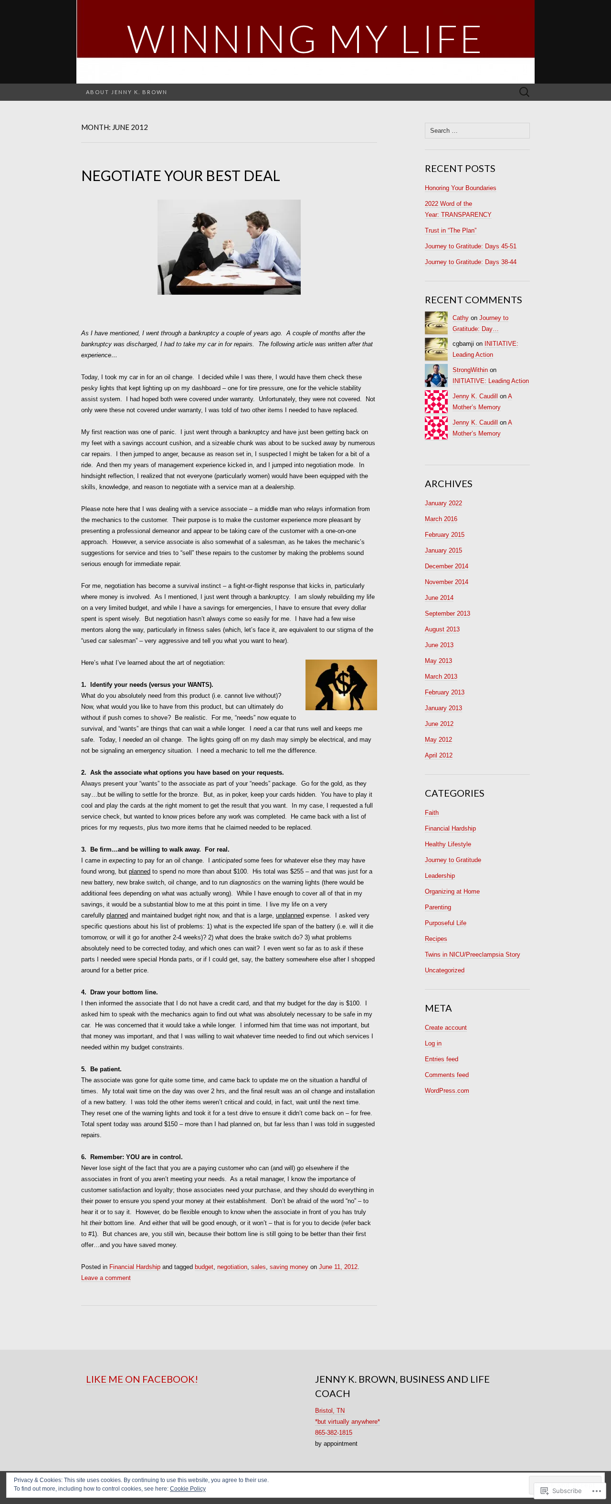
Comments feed (447, 1074)
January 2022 (443, 503)
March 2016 (441, 519)
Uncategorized (444, 970)
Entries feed (441, 1059)
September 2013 (447, 613)
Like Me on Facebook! (142, 1379)
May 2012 (438, 739)
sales (258, 1266)
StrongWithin (470, 369)
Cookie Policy (188, 1488)
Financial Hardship (134, 1266)
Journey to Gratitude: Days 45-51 (470, 246)
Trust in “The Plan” (450, 230)
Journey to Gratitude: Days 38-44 (470, 262)
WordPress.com (447, 1090)
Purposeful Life (445, 923)
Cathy (461, 317)
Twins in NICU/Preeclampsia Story (472, 954)
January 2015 (443, 550)
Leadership (440, 875)
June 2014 (439, 597)
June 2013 (439, 645)
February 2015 (444, 534)
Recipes (436, 938)
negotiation (232, 1266)
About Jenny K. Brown (127, 92)
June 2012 (439, 723)
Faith (432, 812)
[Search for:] (525, 92)
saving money (289, 1266)
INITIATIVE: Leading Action (491, 380)
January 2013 (443, 708)
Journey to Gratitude (453, 860)
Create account (446, 1027)
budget (204, 1266)
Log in (433, 1043)
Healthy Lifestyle (448, 844)
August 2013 (442, 629)
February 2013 (444, 692)
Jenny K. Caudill (475, 396)
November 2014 (446, 582)
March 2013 (441, 676)
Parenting (438, 907)
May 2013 (438, 660)
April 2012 (439, 755)
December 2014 (446, 566)
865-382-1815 (333, 1432)
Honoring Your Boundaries (460, 188)
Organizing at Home (452, 891)
